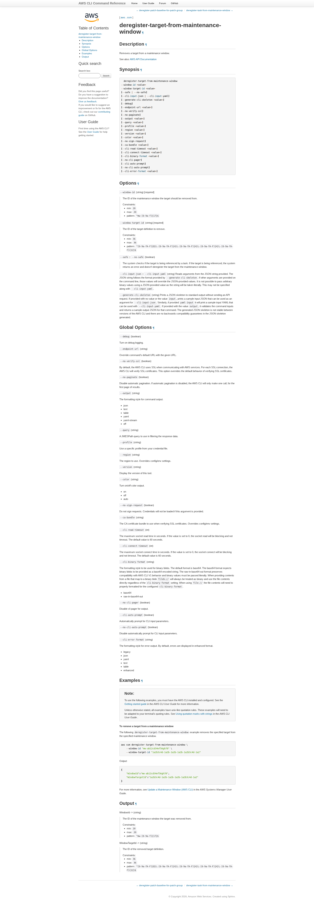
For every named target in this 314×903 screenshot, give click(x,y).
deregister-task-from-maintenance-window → (209, 10)
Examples (87, 53)
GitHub (174, 3)
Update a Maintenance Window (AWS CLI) (170, 789)
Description (87, 40)
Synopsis (86, 43)
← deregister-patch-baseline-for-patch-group (159, 10)
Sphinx (231, 896)
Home (134, 3)
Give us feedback (87, 101)
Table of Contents (93, 28)
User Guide (148, 3)
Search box (84, 70)
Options (86, 47)
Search (106, 75)
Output (85, 56)
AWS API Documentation (143, 59)
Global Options (89, 50)
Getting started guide (135, 704)
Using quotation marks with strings (194, 713)
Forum (162, 3)
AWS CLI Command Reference (102, 3)
